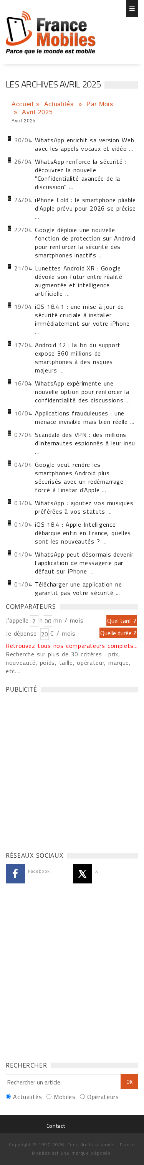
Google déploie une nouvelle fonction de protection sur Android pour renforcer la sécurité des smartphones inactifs (85, 242)
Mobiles (64, 1096)
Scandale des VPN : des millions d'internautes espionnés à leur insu (85, 439)
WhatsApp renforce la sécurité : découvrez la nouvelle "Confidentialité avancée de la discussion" (80, 174)
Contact (55, 1126)
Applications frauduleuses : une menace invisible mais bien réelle (81, 417)
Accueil (22, 104)
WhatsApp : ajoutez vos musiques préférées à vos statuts (84, 507)
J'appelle (17, 620)
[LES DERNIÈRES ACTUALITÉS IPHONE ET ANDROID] (51, 29)
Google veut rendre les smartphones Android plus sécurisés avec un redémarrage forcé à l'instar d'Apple (79, 477)
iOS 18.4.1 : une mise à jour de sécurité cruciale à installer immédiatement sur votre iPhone (82, 315)
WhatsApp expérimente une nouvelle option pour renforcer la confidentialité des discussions (82, 392)
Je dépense (22, 633)
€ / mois (62, 633)
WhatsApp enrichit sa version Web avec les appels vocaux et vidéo (84, 144)
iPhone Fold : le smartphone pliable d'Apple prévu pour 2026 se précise (85, 204)
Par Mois (99, 104)
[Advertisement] (72, 770)
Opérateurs (103, 1096)
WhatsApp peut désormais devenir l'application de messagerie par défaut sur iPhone (84, 563)
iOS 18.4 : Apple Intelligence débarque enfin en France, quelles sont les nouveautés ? (83, 533)
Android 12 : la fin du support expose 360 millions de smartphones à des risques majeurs (78, 357)
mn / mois (68, 620)
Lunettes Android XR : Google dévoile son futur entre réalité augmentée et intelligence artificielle (78, 281)
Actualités (60, 104)
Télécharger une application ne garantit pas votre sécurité (78, 588)
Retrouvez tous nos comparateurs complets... (72, 645)
